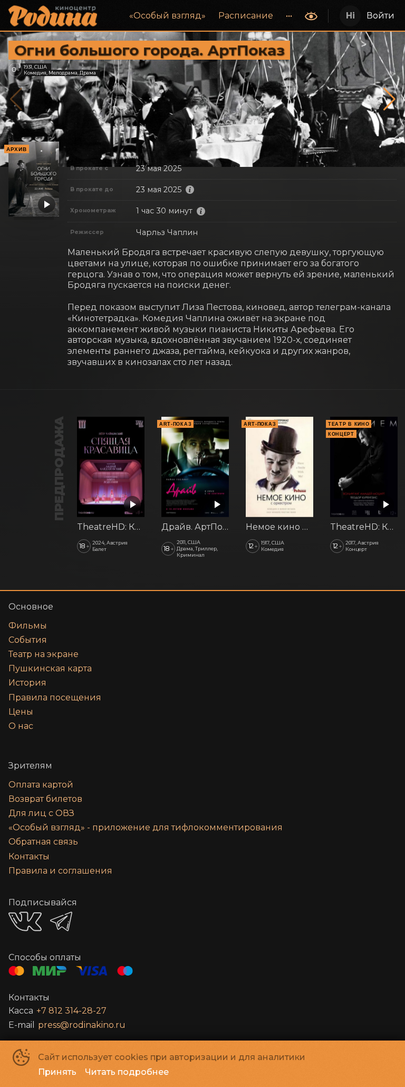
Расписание (245, 16)
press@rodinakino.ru (82, 1025)
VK (25, 921)
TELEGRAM (61, 921)
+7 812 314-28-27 (71, 1011)
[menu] (201, 15)
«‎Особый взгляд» (167, 16)
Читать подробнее (127, 1072)
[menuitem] (167, 15)
